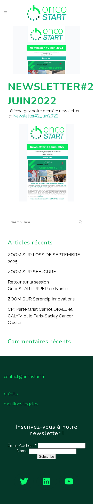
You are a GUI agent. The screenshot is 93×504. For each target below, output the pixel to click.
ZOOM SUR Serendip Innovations (41, 298)
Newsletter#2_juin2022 (35, 116)
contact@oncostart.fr (24, 377)
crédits (11, 393)
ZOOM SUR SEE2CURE (32, 271)
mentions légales (21, 403)
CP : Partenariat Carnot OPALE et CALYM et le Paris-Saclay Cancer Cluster (40, 316)
